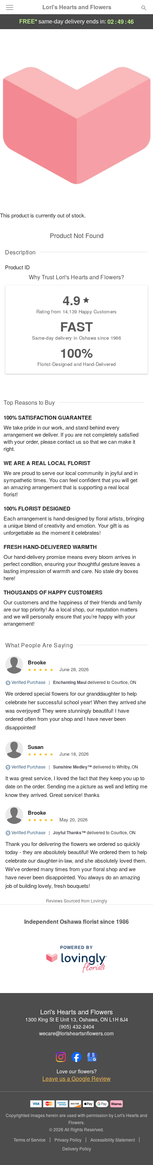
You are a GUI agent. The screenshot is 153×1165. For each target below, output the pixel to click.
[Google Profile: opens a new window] (92, 1057)
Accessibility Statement (112, 1140)
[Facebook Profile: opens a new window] (76, 1057)
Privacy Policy (67, 1140)
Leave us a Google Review (76, 1079)
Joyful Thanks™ (69, 832)
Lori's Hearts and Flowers (76, 7)
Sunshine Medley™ (72, 767)
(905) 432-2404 (76, 1026)
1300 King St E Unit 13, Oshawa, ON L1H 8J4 (76, 1019)
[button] (138, 1149)
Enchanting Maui (69, 682)
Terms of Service (30, 1140)
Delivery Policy (76, 1149)
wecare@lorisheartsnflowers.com (76, 1033)
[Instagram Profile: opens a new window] (61, 1057)
